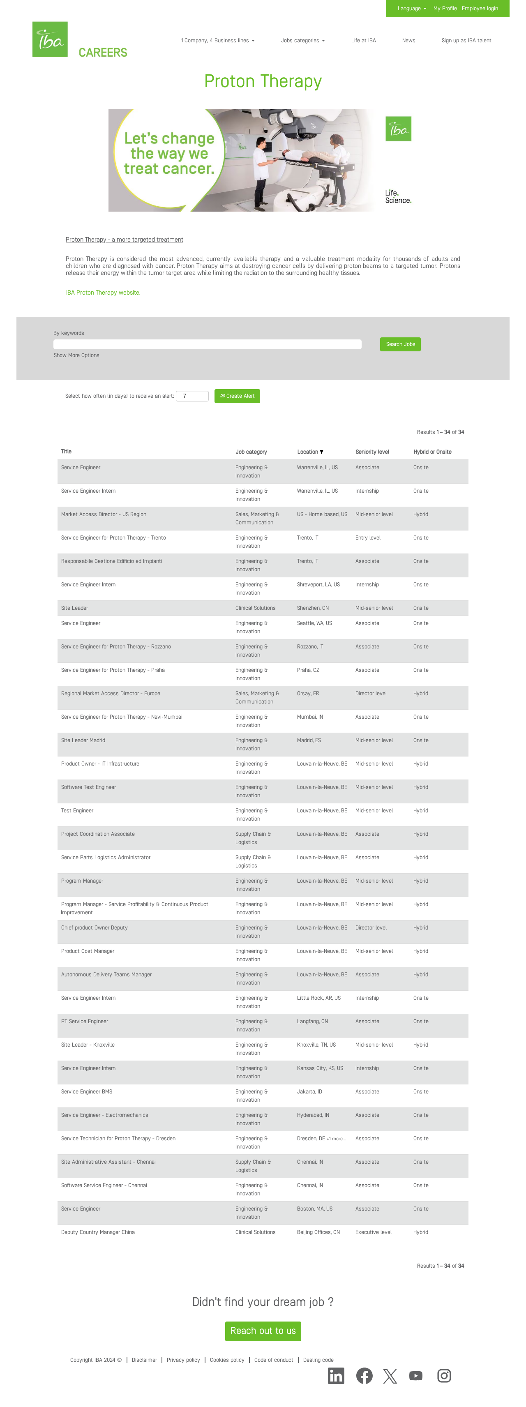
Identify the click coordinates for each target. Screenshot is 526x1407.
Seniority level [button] (372, 452)
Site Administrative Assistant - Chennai (108, 1162)
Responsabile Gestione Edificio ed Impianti (111, 561)
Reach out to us (263, 1331)
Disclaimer (144, 1360)
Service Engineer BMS (86, 1092)
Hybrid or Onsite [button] (433, 452)
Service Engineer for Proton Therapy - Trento (113, 538)
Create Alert (240, 396)
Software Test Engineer (88, 787)
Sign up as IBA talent (466, 41)
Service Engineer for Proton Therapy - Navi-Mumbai (121, 717)
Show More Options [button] (76, 355)
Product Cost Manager (87, 951)
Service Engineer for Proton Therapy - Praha (113, 670)
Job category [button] (251, 452)
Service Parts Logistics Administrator (105, 857)
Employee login (480, 9)
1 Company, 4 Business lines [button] (216, 41)
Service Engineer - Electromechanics (104, 1115)
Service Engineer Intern (88, 491)
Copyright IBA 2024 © (96, 1360)
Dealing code (318, 1360)
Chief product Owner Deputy (94, 928)
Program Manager (82, 881)
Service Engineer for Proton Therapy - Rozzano (116, 647)
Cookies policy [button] (227, 1360)
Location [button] (309, 452)
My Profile (445, 9)
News (408, 41)
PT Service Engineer (84, 1021)
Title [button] (66, 451)
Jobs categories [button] (301, 41)
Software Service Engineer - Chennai (104, 1185)
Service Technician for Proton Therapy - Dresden (118, 1139)
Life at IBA (363, 41)
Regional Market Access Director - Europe (110, 694)
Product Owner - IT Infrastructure (100, 764)
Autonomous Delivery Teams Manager (106, 975)
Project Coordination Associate (98, 834)
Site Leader (74, 608)
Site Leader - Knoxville (88, 1045)
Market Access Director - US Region (103, 514)
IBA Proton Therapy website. (103, 293)
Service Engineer (80, 468)
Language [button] (410, 9)
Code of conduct (273, 1360)
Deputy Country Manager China (98, 1232)
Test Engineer (77, 811)
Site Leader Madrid (83, 740)
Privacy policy (183, 1360)
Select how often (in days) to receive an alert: (119, 396)
